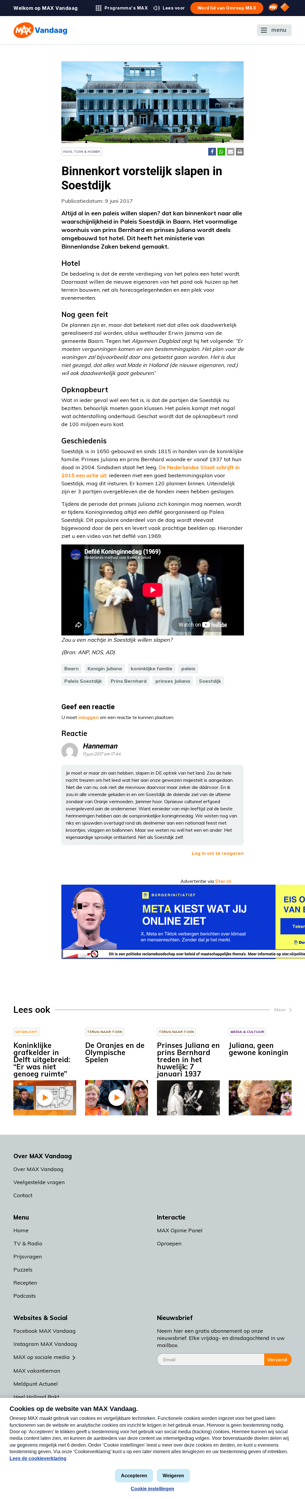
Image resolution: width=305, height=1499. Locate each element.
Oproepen (169, 1243)
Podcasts (24, 1295)
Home (21, 1230)
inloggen (88, 717)
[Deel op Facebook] (212, 152)
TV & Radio (27, 1243)
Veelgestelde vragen (39, 1182)
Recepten (25, 1282)
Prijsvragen (27, 1256)
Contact (22, 1195)
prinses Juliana (172, 681)
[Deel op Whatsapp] (221, 152)
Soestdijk (210, 681)
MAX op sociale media (41, 1357)
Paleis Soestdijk (83, 681)
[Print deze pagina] (240, 152)
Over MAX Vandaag (38, 1169)
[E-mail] (230, 152)
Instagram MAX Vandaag (45, 1344)
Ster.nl (223, 881)
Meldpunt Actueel (35, 1383)
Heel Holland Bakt (36, 1396)
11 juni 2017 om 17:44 (102, 754)
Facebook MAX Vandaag (44, 1330)
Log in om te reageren (218, 853)
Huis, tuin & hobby (81, 151)
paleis (188, 668)
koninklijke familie (151, 668)
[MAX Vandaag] (40, 30)
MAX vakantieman (36, 1370)
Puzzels (22, 1269)
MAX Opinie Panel (180, 1230)
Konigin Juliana (105, 668)
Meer (280, 1010)
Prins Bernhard (129, 681)
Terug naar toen (104, 1031)
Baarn (71, 668)
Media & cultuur (247, 1031)
